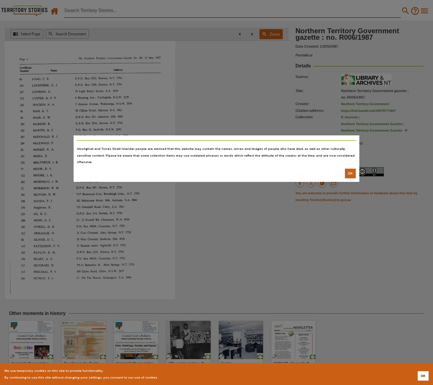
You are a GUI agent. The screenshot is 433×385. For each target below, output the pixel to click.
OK (350, 173)
